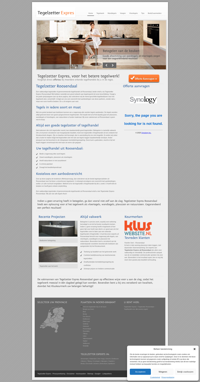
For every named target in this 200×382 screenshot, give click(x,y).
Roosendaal (87, 329)
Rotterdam (93, 358)
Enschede (89, 363)
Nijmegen (104, 361)
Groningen (96, 361)
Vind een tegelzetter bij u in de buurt (94, 307)
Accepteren (140, 372)
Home (90, 13)
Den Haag (101, 358)
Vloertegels (133, 13)
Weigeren (163, 372)
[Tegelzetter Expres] (56, 18)
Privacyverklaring (167, 377)
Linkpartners (107, 374)
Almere (83, 361)
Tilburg (85, 333)
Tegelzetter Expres (130, 307)
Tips (142, 13)
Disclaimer (71, 374)
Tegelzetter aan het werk (49, 266)
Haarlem (111, 361)
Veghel (85, 341)
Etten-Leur (86, 321)
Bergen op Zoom (88, 309)
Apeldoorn (111, 363)
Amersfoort (103, 363)
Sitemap (90, 374)
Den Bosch (86, 316)
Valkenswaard (87, 338)
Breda (85, 314)
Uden (84, 336)
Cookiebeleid (155, 377)
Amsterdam (84, 358)
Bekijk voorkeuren (185, 372)
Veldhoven (86, 343)
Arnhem (96, 363)
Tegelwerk (100, 13)
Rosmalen (86, 331)
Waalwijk (86, 346)
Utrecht (108, 358)
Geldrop (85, 324)
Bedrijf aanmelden (154, 13)
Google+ (98, 374)
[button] (194, 349)
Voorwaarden (81, 374)
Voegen (123, 13)
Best (84, 311)
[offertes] (57, 79)
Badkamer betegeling (48, 240)
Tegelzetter (41, 374)
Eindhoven (86, 319)
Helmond (86, 326)
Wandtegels (112, 13)
